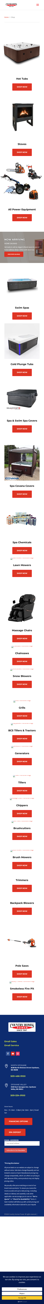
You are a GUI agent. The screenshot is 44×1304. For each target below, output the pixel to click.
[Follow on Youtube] (13, 1054)
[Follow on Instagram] (18, 1054)
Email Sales (10, 1041)
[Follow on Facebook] (8, 1054)
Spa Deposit (15, 1132)
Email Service (11, 1045)
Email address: (11, 1140)
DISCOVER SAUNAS (14, 254)
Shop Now (22, 87)
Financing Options (18, 1121)
